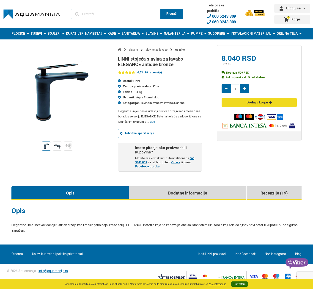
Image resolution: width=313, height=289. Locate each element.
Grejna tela (287, 33)
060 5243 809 (223, 16)
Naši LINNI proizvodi (212, 254)
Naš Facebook (246, 254)
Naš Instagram (275, 254)
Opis (70, 193)
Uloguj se (293, 8)
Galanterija (174, 33)
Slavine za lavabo (156, 49)
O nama (17, 254)
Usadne (180, 49)
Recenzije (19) (274, 193)
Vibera (175, 162)
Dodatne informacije (187, 193)
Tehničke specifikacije (139, 133)
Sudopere (216, 33)
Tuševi (36, 33)
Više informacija (217, 284)
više (152, 121)
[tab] (70, 193)
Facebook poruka (147, 166)
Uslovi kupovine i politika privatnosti (57, 254)
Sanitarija (130, 33)
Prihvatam (239, 284)
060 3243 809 (223, 21)
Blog (298, 254)
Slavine (152, 33)
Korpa (294, 18)
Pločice (18, 33)
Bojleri (54, 33)
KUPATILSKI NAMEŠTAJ (84, 33)
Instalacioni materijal (251, 33)
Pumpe (197, 33)
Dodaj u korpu (257, 102)
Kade (112, 33)
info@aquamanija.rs (53, 271)
